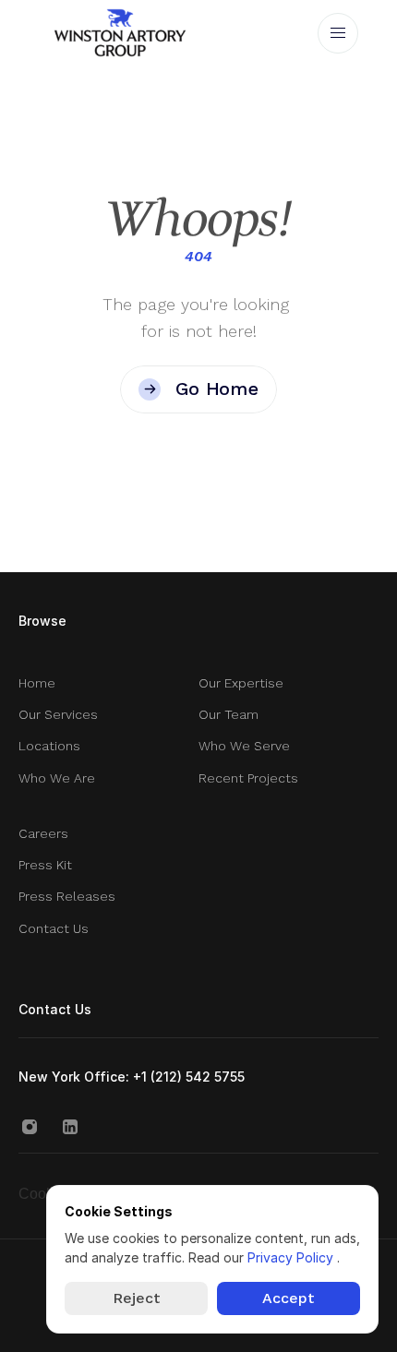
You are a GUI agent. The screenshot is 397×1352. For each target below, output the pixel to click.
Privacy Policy (292, 1257)
